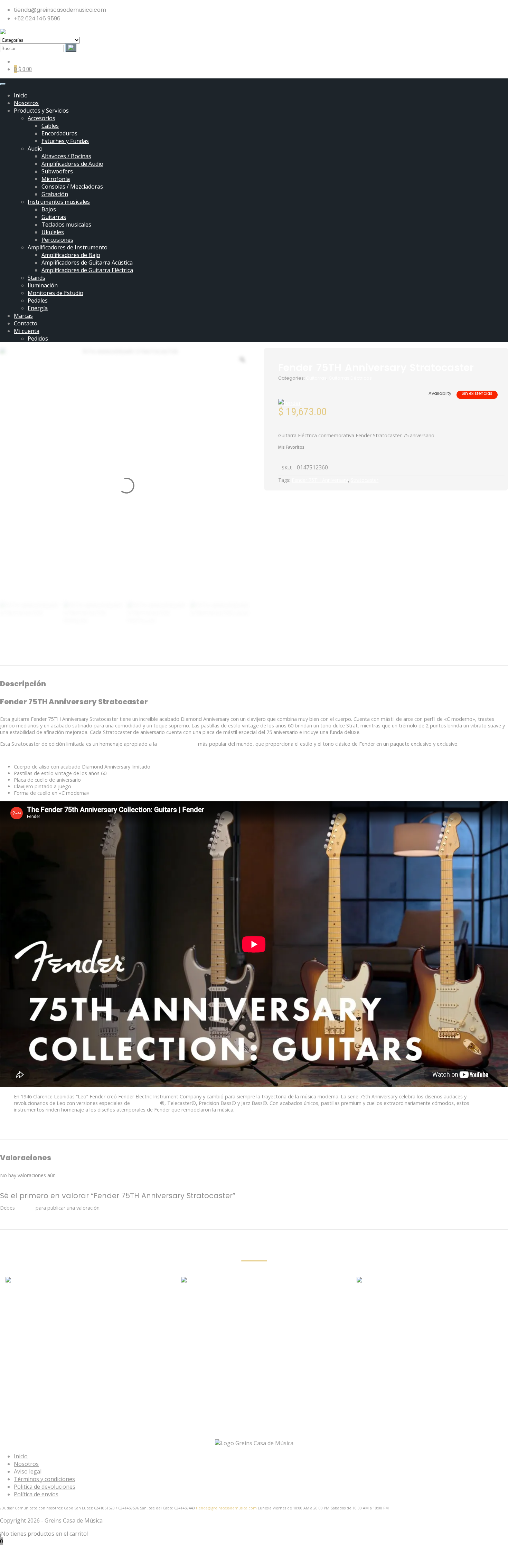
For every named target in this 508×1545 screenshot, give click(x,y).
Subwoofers (57, 171)
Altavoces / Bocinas (66, 156)
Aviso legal (27, 1471)
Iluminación (43, 285)
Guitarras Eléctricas (350, 378)
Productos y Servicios (41, 110)
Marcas (23, 316)
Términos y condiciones (44, 1479)
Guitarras (53, 217)
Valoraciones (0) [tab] (285, 656)
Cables (50, 126)
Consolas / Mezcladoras (72, 186)
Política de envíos (36, 1494)
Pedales (38, 300)
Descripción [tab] (214, 656)
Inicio (21, 95)
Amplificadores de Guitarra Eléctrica (87, 270)
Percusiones (57, 240)
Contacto (25, 323)
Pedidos (38, 338)
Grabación (54, 194)
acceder (25, 1207)
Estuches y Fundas (65, 141)
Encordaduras (59, 133)
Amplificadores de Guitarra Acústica (87, 262)
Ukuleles (52, 232)
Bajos (48, 209)
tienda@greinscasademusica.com (226, 1508)
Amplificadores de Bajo (70, 255)
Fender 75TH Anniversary (320, 480)
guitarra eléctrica (177, 744)
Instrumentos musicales (59, 202)
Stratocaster (364, 480)
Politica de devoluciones (44, 1486)
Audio (35, 148)
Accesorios (41, 118)
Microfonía (55, 179)
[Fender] (289, 403)
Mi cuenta (26, 331)
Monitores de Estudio (55, 293)
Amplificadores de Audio (72, 164)
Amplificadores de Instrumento (67, 247)
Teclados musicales (66, 224)
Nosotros (26, 103)
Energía (38, 308)
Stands (36, 278)
